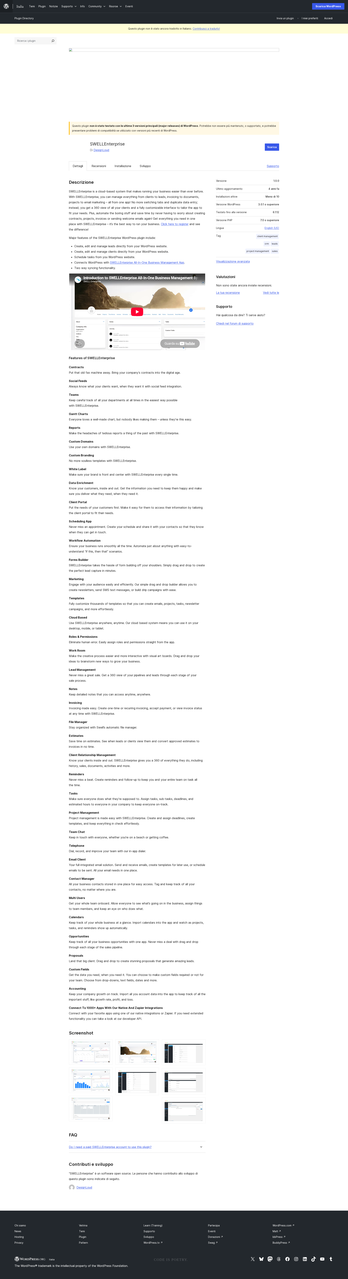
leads (275, 243)
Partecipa (214, 1225)
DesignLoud (101, 150)
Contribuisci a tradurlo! (206, 28)
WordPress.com (284, 1225)
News (17, 1231)
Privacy (18, 1242)
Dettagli (78, 166)
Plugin (82, 1236)
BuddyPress (281, 1242)
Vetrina (83, 1225)
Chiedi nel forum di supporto (235, 323)
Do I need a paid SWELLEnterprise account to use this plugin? (110, 1147)
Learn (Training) (153, 1225)
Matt (277, 1231)
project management (257, 251)
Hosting (19, 1236)
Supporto (273, 166)
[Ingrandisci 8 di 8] (200, 1102)
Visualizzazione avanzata (233, 261)
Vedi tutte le (271, 292)
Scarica (272, 147)
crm (267, 243)
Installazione (123, 166)
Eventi (212, 1231)
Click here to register (174, 224)
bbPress (279, 1236)
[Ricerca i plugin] (53, 40)
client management (267, 236)
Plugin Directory (24, 18)
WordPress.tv (153, 1242)
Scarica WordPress (328, 6)
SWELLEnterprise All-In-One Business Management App (147, 262)
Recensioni (99, 166)
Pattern (83, 1242)
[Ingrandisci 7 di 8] (200, 1073)
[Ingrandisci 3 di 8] (107, 1101)
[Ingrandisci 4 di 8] (154, 1044)
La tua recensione (228, 292)
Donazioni (215, 1236)
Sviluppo (145, 166)
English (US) (272, 227)
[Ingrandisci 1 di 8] (107, 1044)
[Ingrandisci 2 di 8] (107, 1072)
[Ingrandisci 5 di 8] (154, 1072)
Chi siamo (20, 1225)
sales (275, 251)
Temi (82, 1231)
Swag (213, 1242)
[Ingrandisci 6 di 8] (200, 1044)
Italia (52, 1259)
